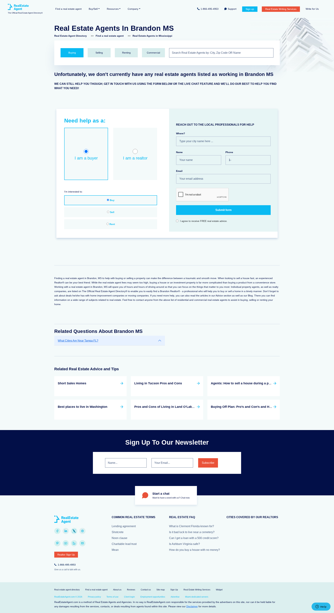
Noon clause (119, 538)
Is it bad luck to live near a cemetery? (191, 532)
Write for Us (312, 8)
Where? (180, 133)
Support (232, 8)
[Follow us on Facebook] (57, 531)
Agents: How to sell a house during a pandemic (246, 383)
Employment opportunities (152, 597)
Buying (72, 52)
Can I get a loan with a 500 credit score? (193, 538)
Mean (115, 549)
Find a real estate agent (68, 8)
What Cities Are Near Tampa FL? (78, 340)
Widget (219, 590)
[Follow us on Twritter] (74, 531)
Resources (113, 8)
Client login (129, 597)
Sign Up (174, 590)
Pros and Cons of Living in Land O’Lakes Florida (170, 406)
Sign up (250, 9)
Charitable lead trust (124, 543)
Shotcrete (118, 532)
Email (179, 171)
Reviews (131, 590)
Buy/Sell (93, 8)
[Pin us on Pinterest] (57, 543)
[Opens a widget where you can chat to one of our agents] (321, 607)
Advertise (175, 597)
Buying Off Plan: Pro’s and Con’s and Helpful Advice (250, 406)
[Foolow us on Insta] (82, 531)
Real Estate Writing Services (280, 9)
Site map (160, 590)
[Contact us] (82, 543)
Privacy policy (94, 597)
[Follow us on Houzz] (74, 543)
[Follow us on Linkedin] (66, 531)
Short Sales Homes (72, 383)
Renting (126, 52)
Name (179, 152)
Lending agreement (124, 526)
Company (133, 8)
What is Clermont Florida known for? (191, 526)
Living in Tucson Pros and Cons (158, 383)
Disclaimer (192, 606)
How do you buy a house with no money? (194, 549)
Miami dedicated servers (196, 597)
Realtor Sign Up (66, 554)
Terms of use (112, 597)
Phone (229, 152)
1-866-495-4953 (209, 8)
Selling (99, 52)
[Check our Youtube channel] (66, 543)
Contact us (146, 590)
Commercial (153, 52)
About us (117, 590)
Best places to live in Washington (82, 406)
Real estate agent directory (67, 590)
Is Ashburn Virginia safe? (184, 543)
